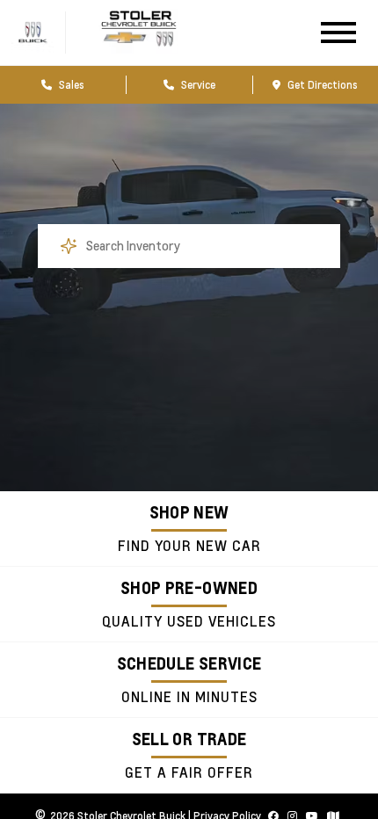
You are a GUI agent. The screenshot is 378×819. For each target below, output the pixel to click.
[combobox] (189, 246)
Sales (70, 84)
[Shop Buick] (33, 48)
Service (196, 84)
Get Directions (321, 84)
